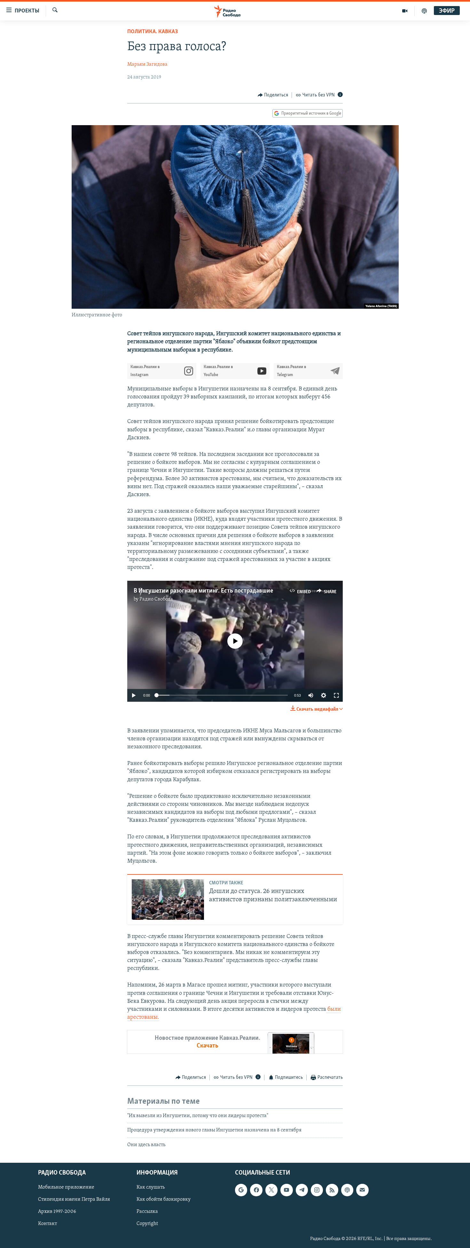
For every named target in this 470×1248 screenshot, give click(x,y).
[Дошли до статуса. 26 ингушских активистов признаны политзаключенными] (168, 899)
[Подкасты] (347, 1190)
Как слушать (151, 1187)
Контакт (47, 1223)
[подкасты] (424, 11)
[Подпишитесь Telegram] (302, 1190)
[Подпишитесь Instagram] (317, 1190)
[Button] (273, 95)
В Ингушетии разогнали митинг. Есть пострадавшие (203, 591)
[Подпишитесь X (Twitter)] (271, 1190)
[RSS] (332, 1190)
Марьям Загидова (147, 64)
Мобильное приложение (66, 1187)
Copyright (147, 1223)
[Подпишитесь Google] (241, 1190)
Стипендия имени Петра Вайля (74, 1199)
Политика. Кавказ (152, 32)
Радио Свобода (156, 599)
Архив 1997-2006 (57, 1211)
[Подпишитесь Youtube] (286, 1190)
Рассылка (147, 1211)
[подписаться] (362, 1190)
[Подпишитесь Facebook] (256, 1190)
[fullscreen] (336, 695)
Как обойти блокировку (164, 1199)
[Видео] (405, 11)
